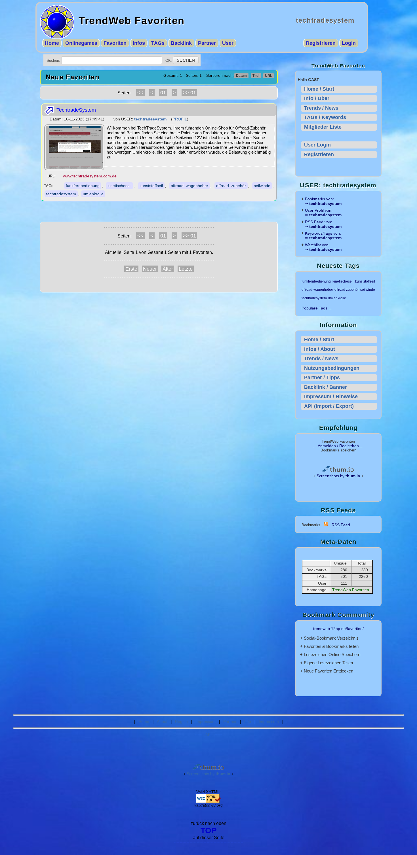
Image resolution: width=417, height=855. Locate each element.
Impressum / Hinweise (331, 396)
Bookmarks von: (323, 201)
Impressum (205, 721)
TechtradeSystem (75, 110)
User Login (317, 145)
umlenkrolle (93, 194)
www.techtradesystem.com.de (90, 176)
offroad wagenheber (189, 185)
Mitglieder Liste (323, 127)
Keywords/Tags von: (323, 235)
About (162, 721)
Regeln (181, 721)
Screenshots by (338, 476)
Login (349, 43)
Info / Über (316, 98)
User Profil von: (323, 212)
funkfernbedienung (83, 185)
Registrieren (321, 43)
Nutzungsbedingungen (331, 368)
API (208, 734)
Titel (255, 76)
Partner (207, 43)
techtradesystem (61, 194)
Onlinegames (81, 43)
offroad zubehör (231, 185)
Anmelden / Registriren (338, 446)
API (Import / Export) (329, 406)
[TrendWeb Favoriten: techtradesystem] (326, 525)
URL (268, 76)
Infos (139, 43)
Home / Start (319, 89)
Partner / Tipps (322, 377)
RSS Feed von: (323, 224)
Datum (241, 76)
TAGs (158, 43)
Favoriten (115, 43)
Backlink (181, 43)
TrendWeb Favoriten (132, 20)
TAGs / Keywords (325, 117)
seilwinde (262, 185)
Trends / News (321, 108)
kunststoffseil (151, 185)
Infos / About (319, 349)
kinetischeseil (119, 185)
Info (247, 721)
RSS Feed (341, 525)
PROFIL (179, 119)
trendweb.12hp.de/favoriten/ (338, 628)
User (227, 43)
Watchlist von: (323, 247)
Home (52, 43)
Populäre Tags (314, 308)
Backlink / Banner (325, 387)
